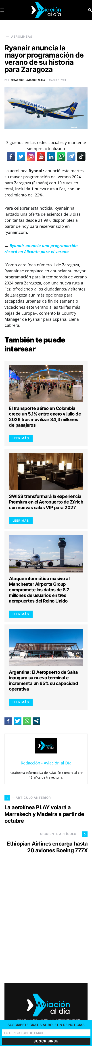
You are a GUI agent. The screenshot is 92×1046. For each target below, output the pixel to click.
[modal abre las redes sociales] (36, 720)
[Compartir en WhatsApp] (27, 720)
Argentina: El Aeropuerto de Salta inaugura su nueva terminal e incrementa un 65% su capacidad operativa (43, 680)
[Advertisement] (46, 922)
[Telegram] (71, 156)
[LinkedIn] (51, 156)
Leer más (21, 438)
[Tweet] (17, 720)
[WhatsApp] (61, 156)
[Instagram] (31, 156)
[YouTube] (41, 156)
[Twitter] (21, 156)
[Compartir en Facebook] (8, 720)
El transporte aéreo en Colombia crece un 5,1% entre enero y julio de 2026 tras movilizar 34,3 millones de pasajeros (45, 417)
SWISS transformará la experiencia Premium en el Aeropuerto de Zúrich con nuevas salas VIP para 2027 (46, 502)
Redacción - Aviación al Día (28, 80)
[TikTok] (81, 156)
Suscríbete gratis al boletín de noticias (46, 1025)
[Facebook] (10, 156)
